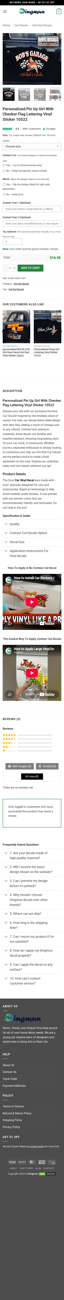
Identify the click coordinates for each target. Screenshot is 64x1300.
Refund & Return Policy (17, 1113)
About (13, 1168)
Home (6, 25)
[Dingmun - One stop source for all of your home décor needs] (32, 11)
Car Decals (21, 25)
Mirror (6, 179)
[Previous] (8, 59)
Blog (38, 1168)
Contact (48, 1168)
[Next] (55, 59)
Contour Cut (9, 155)
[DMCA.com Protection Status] (47, 1173)
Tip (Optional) (10, 231)
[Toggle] (6, 524)
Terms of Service (13, 1106)
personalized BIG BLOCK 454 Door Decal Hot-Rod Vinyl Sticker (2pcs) (16, 352)
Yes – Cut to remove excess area (24, 165)
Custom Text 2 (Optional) (17, 217)
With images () (21, 766)
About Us (8, 1065)
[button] (5, 11)
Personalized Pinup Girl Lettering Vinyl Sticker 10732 (46, 352)
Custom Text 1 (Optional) (17, 202)
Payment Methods (14, 1085)
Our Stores (26, 1168)
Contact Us (9, 1072)
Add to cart (30, 268)
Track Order (10, 1079)
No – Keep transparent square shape (26, 170)
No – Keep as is (14, 194)
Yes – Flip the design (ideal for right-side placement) (26, 186)
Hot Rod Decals (42, 25)
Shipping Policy (12, 1120)
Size (5, 135)
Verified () (49, 766)
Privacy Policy (11, 1127)
